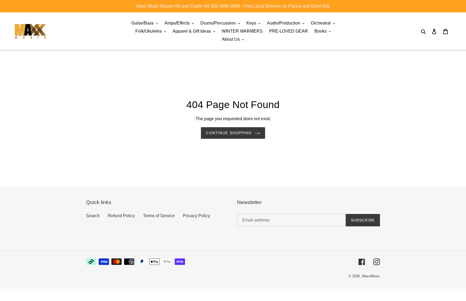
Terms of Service (159, 215)
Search (93, 215)
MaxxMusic (371, 276)
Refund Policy (121, 215)
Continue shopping (229, 133)
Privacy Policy (196, 215)
